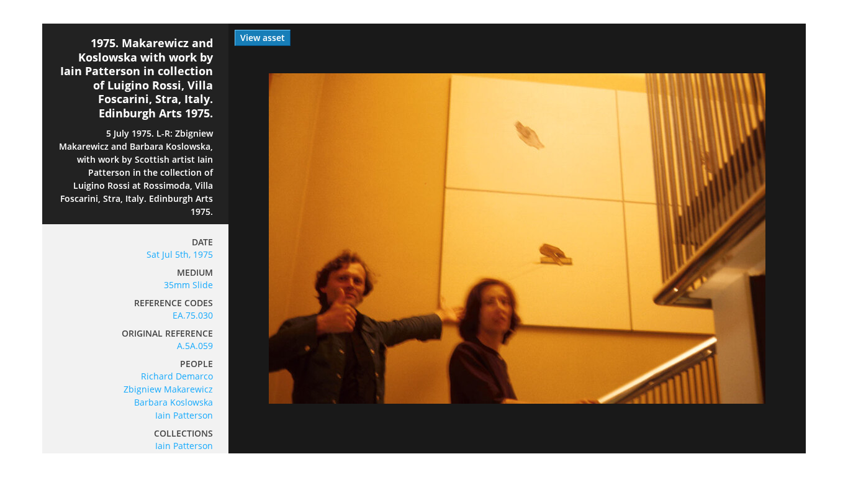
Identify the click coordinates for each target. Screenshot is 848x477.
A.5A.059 (195, 346)
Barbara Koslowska (173, 402)
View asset (262, 37)
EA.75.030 (193, 315)
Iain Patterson (184, 415)
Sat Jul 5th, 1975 (180, 254)
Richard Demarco (177, 376)
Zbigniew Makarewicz (168, 389)
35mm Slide (188, 285)
